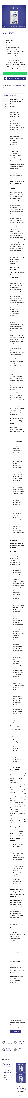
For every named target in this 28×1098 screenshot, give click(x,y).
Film (18, 952)
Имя (11, 1006)
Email (12, 1013)
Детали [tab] (5, 100)
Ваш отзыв (13, 991)
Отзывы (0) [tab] (5, 105)
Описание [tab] (5, 95)
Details (6, 1079)
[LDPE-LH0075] (14, 16)
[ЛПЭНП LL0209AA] (7, 1065)
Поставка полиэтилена (9, 88)
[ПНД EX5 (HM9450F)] (21, 1073)
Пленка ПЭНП (21, 85)
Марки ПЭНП (13, 85)
